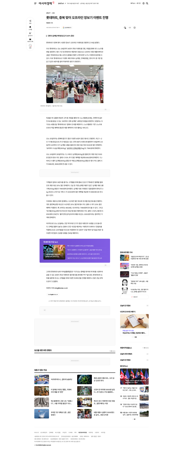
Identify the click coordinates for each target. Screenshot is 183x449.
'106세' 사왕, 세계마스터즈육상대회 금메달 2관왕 (139, 266)
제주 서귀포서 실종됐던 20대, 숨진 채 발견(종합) (80, 246)
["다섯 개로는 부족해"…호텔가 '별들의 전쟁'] (124, 277)
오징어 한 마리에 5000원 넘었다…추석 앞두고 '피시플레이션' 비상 (104, 391)
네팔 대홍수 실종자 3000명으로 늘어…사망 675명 (104, 413)
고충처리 (97, 432)
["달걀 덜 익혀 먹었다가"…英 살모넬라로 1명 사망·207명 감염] (124, 260)
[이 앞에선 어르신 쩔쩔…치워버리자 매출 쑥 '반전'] (41, 395)
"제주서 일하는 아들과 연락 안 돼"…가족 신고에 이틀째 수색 (130, 390)
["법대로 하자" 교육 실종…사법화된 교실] (124, 285)
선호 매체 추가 (68, 27)
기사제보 (70, 432)
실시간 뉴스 (61, 3)
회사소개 (36, 432)
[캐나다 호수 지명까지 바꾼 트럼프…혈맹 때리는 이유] (84, 406)
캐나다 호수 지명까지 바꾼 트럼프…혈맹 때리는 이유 (104, 402)
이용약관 (91, 432)
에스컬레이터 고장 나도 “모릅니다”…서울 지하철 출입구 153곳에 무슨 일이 (61, 402)
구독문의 (64, 432)
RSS (75, 432)
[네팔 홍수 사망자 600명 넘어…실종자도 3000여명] (144, 416)
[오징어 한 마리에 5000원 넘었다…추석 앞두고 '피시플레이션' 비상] (84, 395)
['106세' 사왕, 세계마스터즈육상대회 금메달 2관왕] (124, 268)
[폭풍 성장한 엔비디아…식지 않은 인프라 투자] (84, 384)
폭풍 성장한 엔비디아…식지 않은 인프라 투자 (104, 379)
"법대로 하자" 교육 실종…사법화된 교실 (139, 282)
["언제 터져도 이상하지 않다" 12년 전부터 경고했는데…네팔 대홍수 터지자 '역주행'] (144, 408)
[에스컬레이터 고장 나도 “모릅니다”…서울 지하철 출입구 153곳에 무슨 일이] (41, 406)
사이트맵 (103, 432)
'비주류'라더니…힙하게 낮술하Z (61, 379)
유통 (53, 13)
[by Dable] (112, 351)
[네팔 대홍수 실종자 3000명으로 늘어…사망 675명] (84, 418)
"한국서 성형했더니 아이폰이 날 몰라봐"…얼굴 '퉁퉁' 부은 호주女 (84, 250)
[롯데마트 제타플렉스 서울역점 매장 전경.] (75, 84)
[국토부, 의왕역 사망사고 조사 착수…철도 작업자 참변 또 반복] (144, 400)
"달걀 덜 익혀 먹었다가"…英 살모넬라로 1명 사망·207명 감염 (140, 258)
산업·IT (48, 13)
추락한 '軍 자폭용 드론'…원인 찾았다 (61, 413)
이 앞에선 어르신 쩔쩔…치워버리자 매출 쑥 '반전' (61, 391)
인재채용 (51, 432)
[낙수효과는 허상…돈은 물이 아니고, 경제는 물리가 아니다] (124, 293)
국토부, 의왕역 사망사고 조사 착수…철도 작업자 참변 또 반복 (130, 398)
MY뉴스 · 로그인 (136, 3)
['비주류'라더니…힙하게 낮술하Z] (41, 384)
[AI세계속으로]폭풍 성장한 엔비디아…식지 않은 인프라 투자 (83, 254)
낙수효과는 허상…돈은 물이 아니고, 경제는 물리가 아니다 (139, 291)
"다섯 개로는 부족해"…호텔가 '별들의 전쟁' (139, 274)
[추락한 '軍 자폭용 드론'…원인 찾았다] (41, 418)
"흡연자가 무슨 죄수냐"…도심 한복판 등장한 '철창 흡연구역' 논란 (84, 258)
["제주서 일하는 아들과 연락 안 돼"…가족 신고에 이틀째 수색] (144, 392)
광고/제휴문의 (43, 432)
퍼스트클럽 (57, 432)
